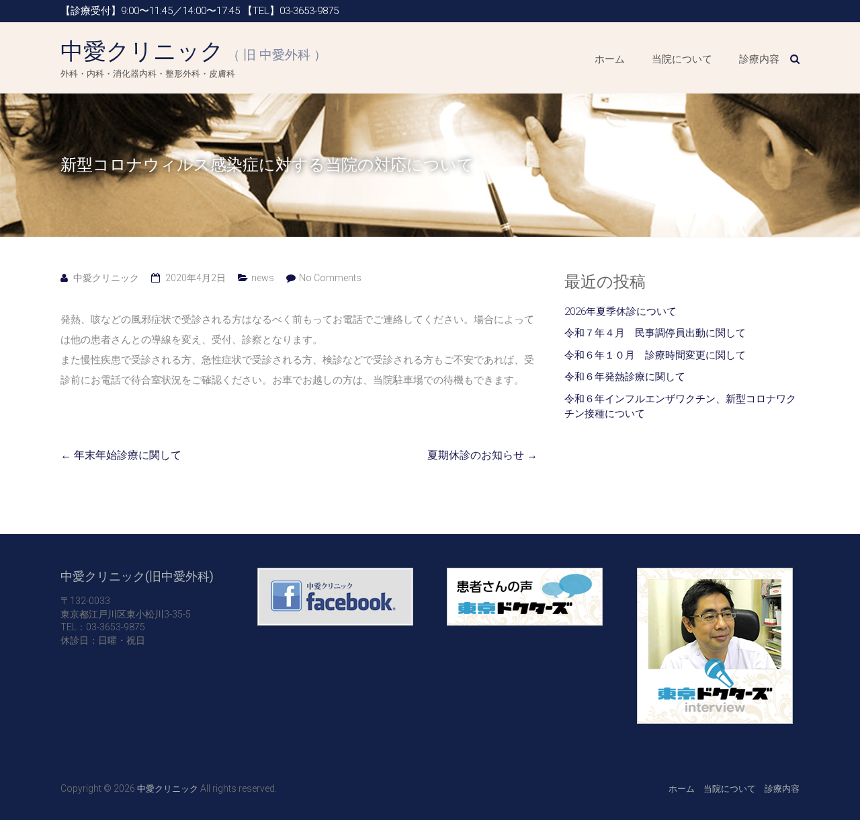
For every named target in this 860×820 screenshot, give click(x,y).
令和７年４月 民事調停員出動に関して (655, 333)
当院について (682, 59)
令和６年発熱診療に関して (624, 377)
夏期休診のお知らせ (482, 455)
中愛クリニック (193, 51)
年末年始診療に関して (120, 455)
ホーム (610, 59)
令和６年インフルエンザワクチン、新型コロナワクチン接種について (680, 406)
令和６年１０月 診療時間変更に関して (655, 355)
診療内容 (759, 59)
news (262, 277)
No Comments (330, 277)
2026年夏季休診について (620, 311)
